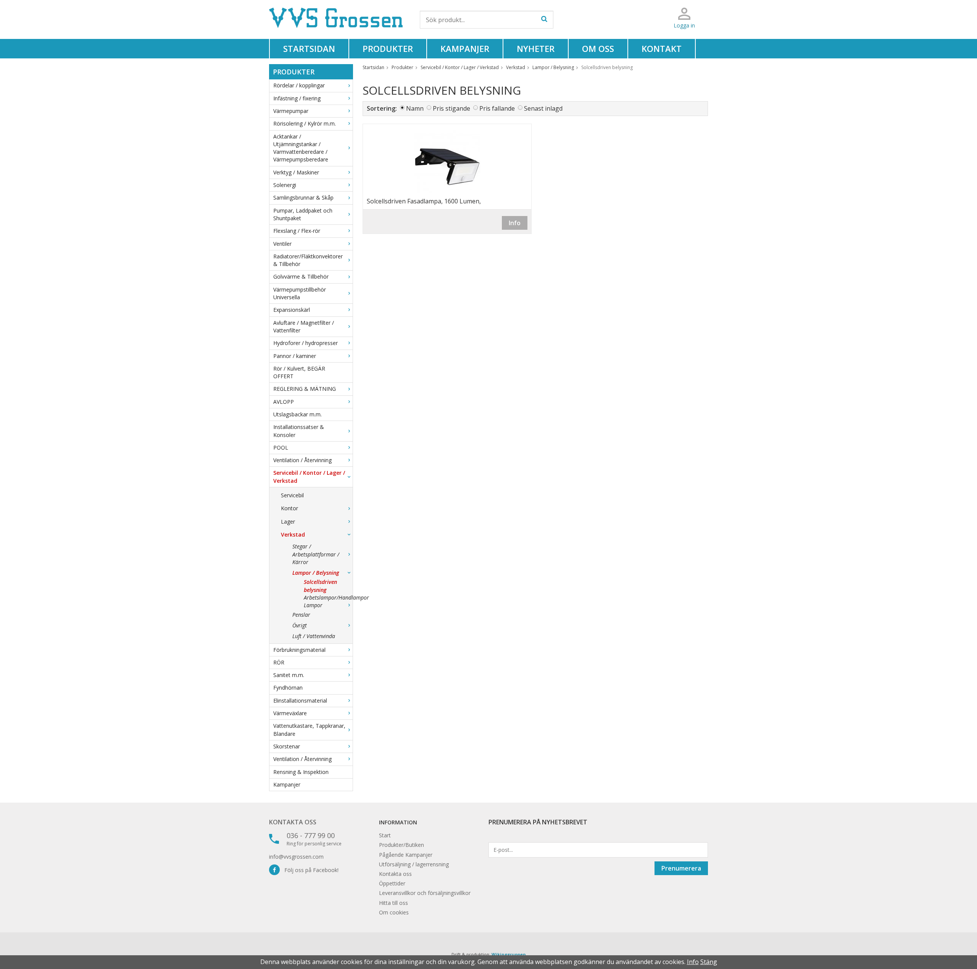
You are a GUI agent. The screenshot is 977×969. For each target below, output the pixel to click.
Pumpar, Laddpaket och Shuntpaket (302, 214)
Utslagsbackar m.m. (297, 414)
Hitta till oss (393, 902)
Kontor (289, 508)
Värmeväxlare (290, 713)
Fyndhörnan (288, 687)
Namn (415, 108)
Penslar (301, 614)
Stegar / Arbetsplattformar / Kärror (315, 554)
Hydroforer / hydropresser (305, 343)
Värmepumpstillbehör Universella (299, 293)
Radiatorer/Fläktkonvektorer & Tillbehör (308, 260)
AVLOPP (283, 401)
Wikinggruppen (509, 954)
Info (515, 223)
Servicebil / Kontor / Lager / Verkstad (309, 476)
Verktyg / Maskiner (296, 172)
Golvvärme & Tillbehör (301, 276)
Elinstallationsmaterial (300, 700)
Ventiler (282, 243)
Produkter (388, 48)
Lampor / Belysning (315, 572)
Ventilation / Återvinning (302, 460)
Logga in (684, 25)
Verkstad (293, 534)
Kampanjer (464, 48)
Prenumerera (681, 868)
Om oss (598, 48)
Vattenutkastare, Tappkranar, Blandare (309, 729)
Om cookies (394, 912)
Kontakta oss (292, 822)
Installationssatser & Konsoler (298, 430)
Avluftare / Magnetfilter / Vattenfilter (303, 326)
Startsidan (309, 48)
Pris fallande (497, 108)
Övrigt (299, 625)
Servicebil (292, 495)
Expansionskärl (291, 309)
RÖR (278, 662)
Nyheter (536, 48)
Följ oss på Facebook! (309, 870)
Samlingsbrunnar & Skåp (303, 197)
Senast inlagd (543, 108)
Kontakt (662, 48)
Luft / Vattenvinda (313, 636)
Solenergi (284, 185)
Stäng (708, 962)
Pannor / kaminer (294, 356)
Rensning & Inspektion (301, 772)
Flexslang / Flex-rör (296, 230)
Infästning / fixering (297, 98)
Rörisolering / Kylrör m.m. (304, 123)
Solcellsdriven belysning (320, 585)
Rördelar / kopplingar (299, 85)
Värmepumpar (290, 110)
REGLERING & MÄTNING (304, 388)
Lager (288, 521)
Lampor (313, 605)
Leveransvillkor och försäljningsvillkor (425, 892)
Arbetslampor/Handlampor (328, 597)
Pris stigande (451, 108)
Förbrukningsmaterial (299, 649)
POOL (280, 447)
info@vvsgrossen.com (296, 856)
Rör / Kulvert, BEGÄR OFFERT (299, 372)
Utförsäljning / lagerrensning (414, 864)
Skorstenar (286, 746)
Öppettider (392, 883)
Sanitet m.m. (288, 675)
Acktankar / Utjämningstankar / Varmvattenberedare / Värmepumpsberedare (300, 148)
